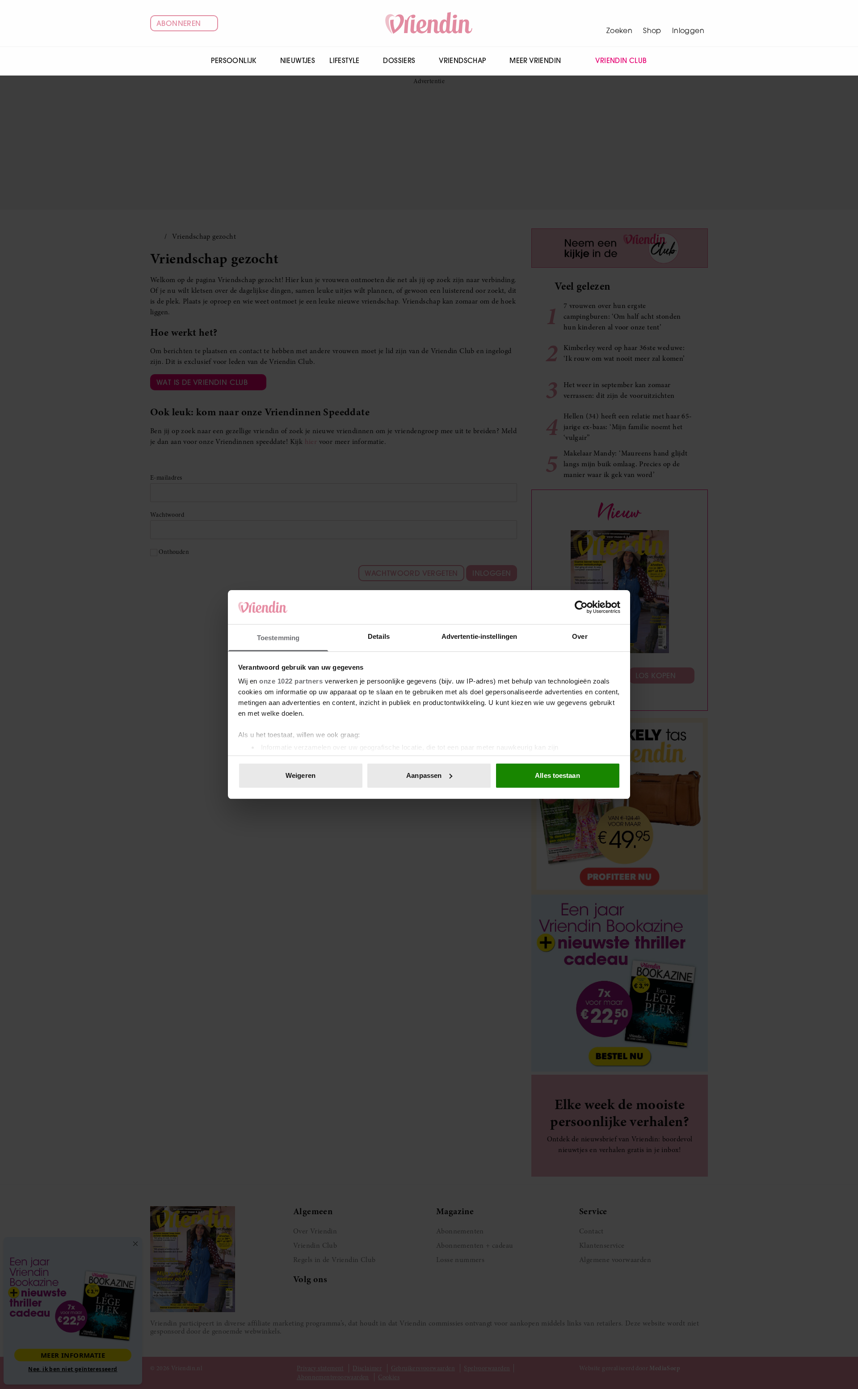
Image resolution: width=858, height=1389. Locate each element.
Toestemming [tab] (278, 638)
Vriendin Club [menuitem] (621, 60)
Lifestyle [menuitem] (344, 60)
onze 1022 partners (291, 681)
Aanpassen (424, 775)
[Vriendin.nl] (429, 23)
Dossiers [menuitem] (399, 60)
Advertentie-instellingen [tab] (479, 636)
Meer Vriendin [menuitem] (535, 60)
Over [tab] (579, 636)
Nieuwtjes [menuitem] (297, 60)
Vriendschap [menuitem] (462, 60)
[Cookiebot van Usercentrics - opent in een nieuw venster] (581, 607)
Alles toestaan (557, 775)
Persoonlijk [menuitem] (233, 60)
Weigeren (300, 775)
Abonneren (178, 23)
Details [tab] (379, 636)
